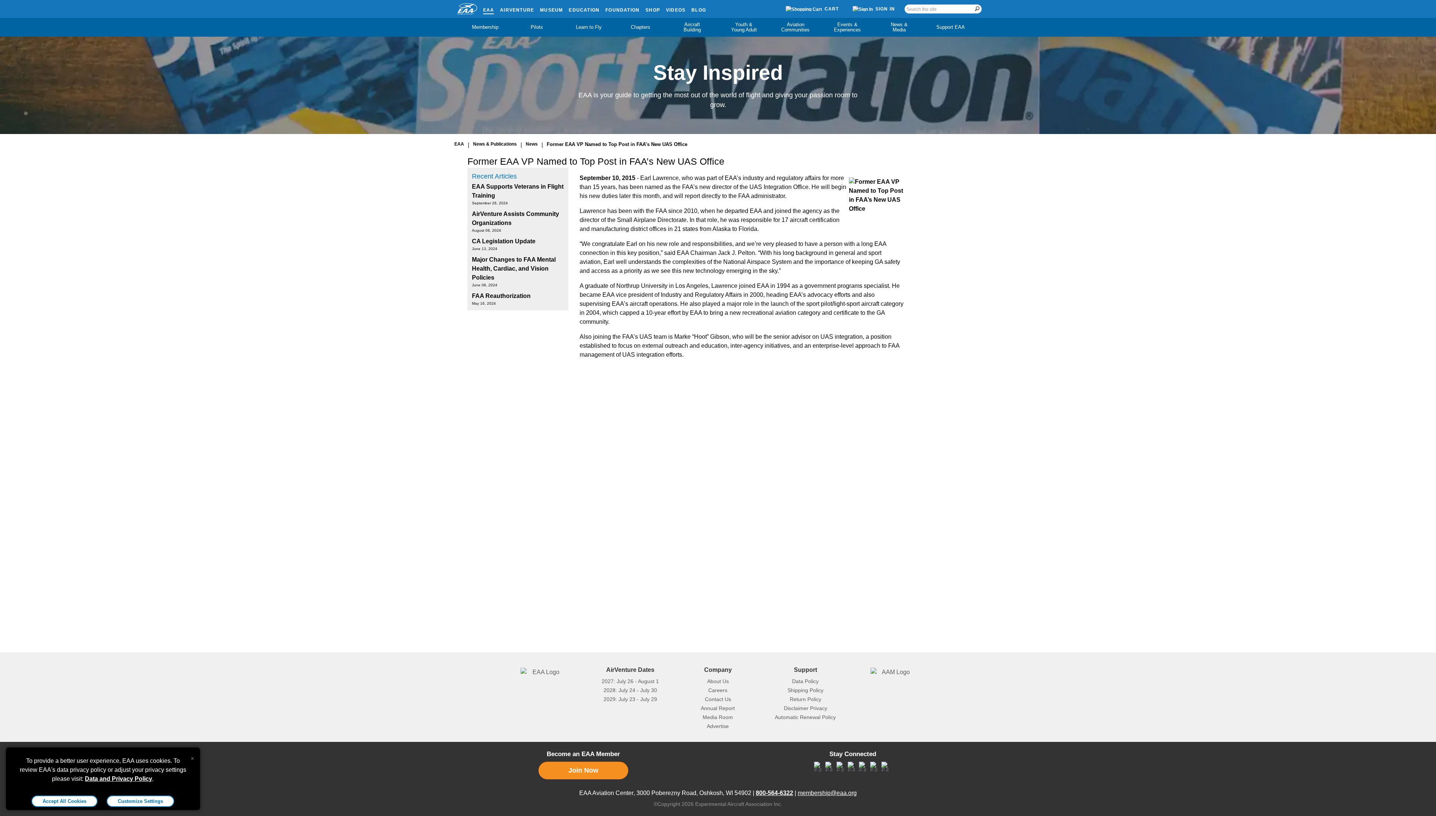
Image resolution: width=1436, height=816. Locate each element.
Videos (675, 10)
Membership (485, 27)
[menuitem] (485, 27)
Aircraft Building (692, 27)
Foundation (622, 10)
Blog (698, 10)
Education (584, 10)
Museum (551, 10)
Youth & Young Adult (744, 27)
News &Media (899, 27)
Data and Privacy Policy (118, 779)
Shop (652, 10)
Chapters (640, 27)
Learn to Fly (589, 27)
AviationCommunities (795, 27)
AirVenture (517, 10)
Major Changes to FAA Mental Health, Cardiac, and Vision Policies (514, 268)
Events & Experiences (847, 27)
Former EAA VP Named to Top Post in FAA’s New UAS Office (617, 144)
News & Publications (495, 144)
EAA (488, 10)
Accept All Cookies (64, 801)
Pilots (537, 27)
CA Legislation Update (504, 241)
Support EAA (950, 27)
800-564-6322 (774, 793)
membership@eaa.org (827, 793)
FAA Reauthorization (501, 296)
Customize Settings (140, 801)
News (532, 144)
